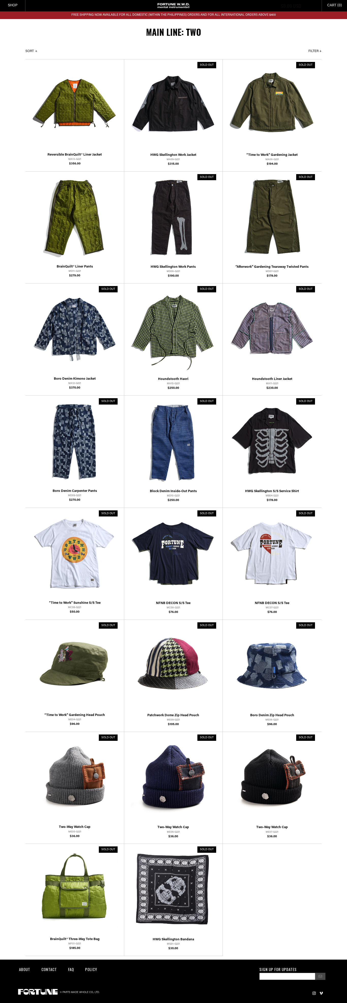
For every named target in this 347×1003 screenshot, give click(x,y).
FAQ (71, 969)
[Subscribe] (320, 976)
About (24, 969)
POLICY (91, 969)
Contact (49, 969)
